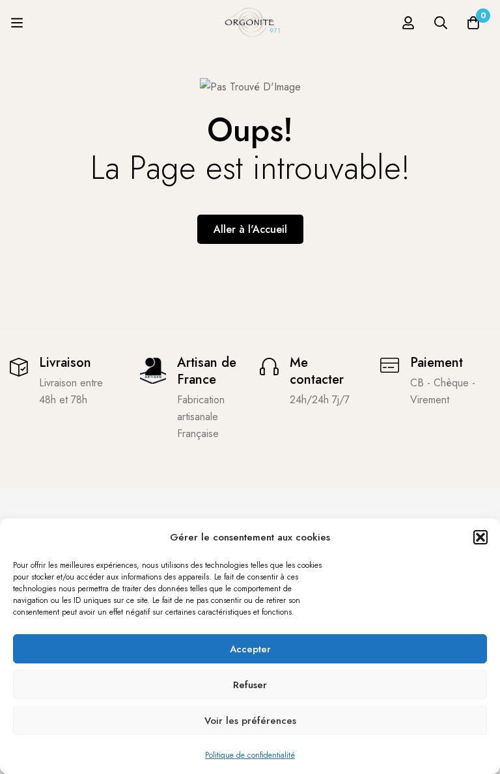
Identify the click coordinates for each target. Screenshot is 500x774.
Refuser (250, 685)
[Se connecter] (408, 23)
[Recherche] (440, 23)
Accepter (250, 649)
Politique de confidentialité (250, 755)
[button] (480, 537)
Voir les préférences (250, 721)
